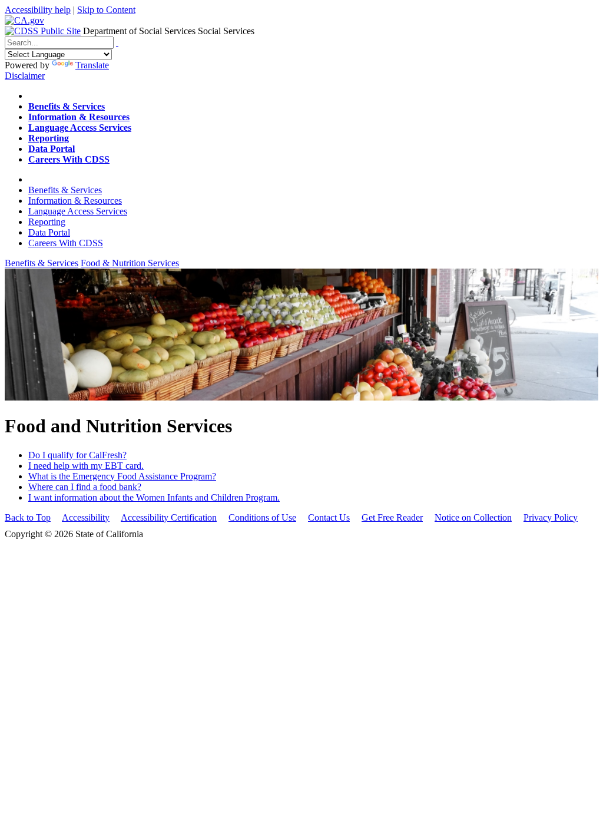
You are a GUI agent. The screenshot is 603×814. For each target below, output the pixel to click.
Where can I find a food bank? (84, 487)
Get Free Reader (392, 517)
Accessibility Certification (169, 517)
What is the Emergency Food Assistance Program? (122, 476)
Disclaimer (25, 76)
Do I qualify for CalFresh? (77, 455)
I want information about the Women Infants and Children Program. (154, 497)
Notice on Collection (473, 517)
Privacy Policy (551, 517)
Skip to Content (106, 10)
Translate (92, 65)
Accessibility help (38, 10)
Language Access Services (77, 211)
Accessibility (86, 517)
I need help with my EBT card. (86, 466)
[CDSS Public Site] (43, 31)
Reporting (46, 222)
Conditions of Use (262, 517)
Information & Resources (75, 201)
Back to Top (28, 517)
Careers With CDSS (65, 243)
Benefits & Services (65, 190)
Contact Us (329, 517)
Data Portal (49, 232)
